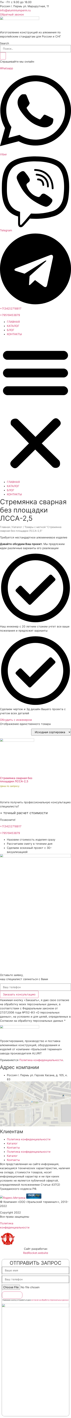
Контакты (13, 1147)
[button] (35, 408)
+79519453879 (10, 315)
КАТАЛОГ (13, 326)
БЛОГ (10, 330)
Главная (5, 527)
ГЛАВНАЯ (13, 321)
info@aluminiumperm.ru (15, 10)
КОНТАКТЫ (14, 334)
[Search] (3, 55)
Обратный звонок (12, 14)
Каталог (17, 527)
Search (4, 43)
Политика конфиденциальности (41, 1060)
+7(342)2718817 (10, 308)
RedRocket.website (35, 1253)
